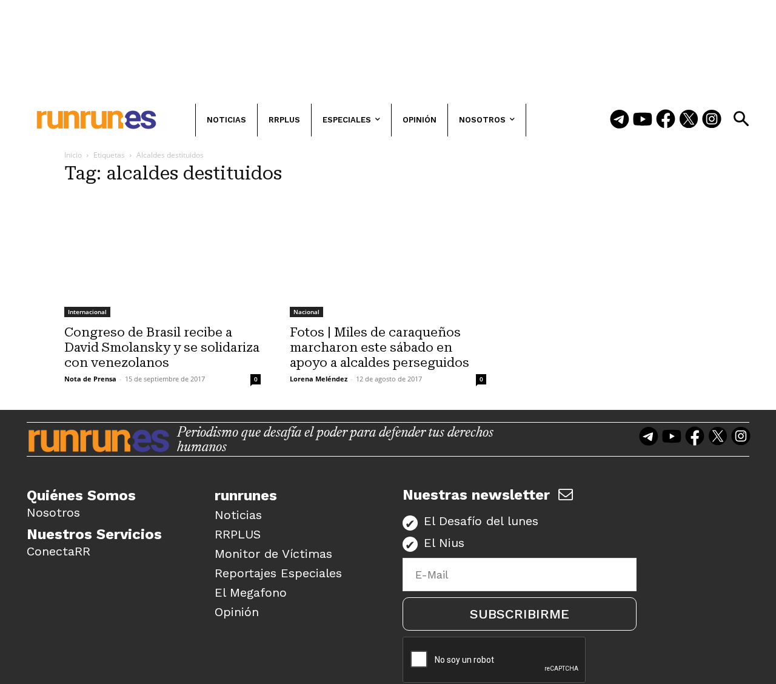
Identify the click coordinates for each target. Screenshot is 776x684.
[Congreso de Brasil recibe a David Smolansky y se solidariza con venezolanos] (162, 256)
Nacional (306, 311)
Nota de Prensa (90, 378)
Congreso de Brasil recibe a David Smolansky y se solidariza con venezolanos (161, 347)
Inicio (73, 155)
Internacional (87, 311)
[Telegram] (619, 120)
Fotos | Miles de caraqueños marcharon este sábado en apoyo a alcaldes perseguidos (379, 347)
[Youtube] (642, 120)
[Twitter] (688, 120)
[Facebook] (665, 120)
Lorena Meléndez (318, 378)
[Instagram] (711, 120)
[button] (740, 118)
